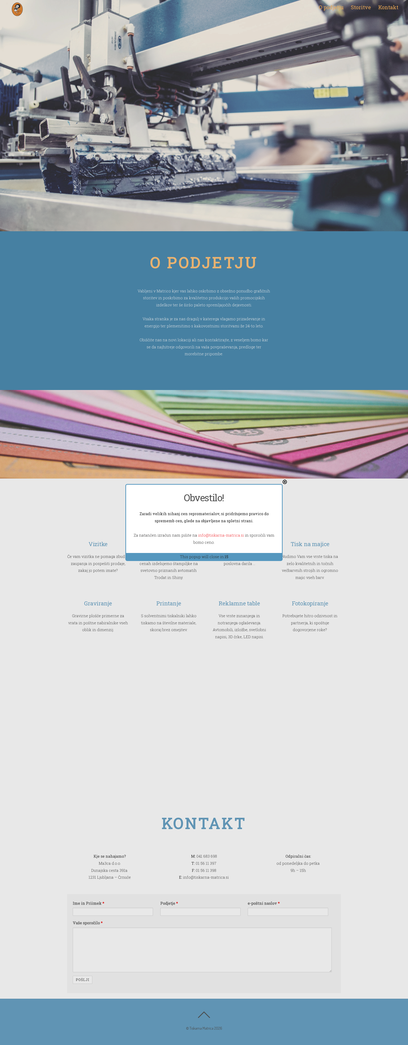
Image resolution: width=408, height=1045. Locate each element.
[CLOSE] (284, 482)
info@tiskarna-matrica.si (221, 535)
